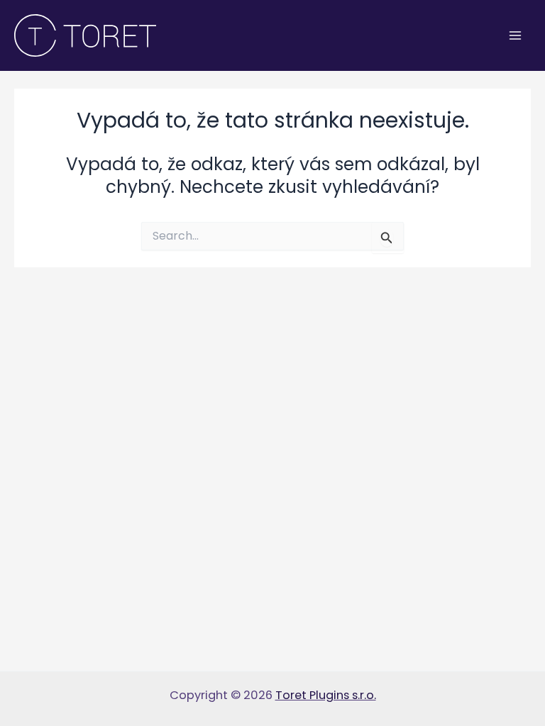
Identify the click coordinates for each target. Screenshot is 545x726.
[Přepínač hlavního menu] (515, 36)
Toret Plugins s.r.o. (325, 695)
